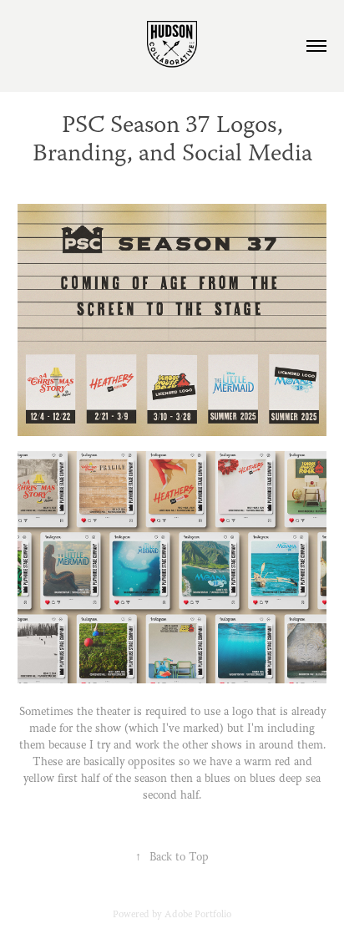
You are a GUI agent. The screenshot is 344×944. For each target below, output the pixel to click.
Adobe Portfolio (197, 915)
